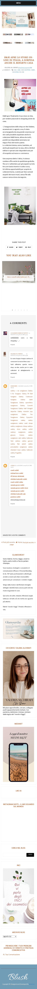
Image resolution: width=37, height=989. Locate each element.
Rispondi (13, 344)
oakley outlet (27, 429)
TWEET (20, 247)
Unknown (14, 386)
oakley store (15, 429)
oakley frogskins (16, 453)
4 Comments (6, 70)
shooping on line (18, 72)
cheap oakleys (28, 426)
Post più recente (9, 542)
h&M (18, 70)
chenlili (13, 465)
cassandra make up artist (19, 333)
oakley (23, 420)
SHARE (11, 247)
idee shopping (25, 70)
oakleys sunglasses (18, 432)
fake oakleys (15, 441)
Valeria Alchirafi (17, 354)
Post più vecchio (28, 542)
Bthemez (32, 984)
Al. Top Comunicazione (11, 955)
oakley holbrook (27, 438)
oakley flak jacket (18, 444)
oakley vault (23, 423)
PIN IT (29, 247)
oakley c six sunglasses (19, 391)
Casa (15, 70)
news (33, 70)
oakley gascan (27, 441)
